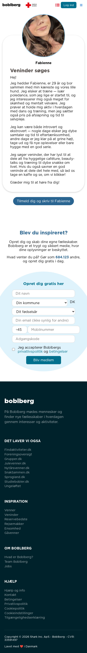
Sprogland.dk (14, 477)
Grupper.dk (13, 459)
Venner (9, 510)
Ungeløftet (12, 486)
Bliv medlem (43, 360)
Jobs (8, 566)
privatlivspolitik (30, 351)
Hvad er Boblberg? (18, 557)
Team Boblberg (16, 561)
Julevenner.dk (15, 463)
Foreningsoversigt (18, 454)
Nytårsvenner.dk (16, 468)
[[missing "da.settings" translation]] (57, 5)
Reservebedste (15, 519)
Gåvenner (11, 533)
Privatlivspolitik (16, 604)
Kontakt (10, 595)
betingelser (58, 351)
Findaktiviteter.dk (17, 449)
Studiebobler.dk (16, 481)
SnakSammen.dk (17, 472)
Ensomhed (12, 528)
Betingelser (13, 599)
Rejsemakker (14, 524)
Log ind (69, 5)
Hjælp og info (14, 590)
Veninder (11, 514)
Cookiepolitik (14, 608)
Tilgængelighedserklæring (24, 617)
